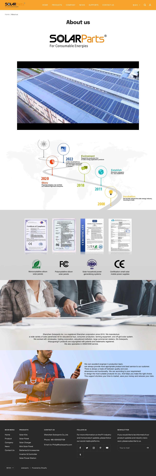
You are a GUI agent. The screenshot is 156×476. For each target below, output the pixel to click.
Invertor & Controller (28, 454)
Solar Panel (24, 438)
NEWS (82, 5)
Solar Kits (23, 435)
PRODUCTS (57, 5)
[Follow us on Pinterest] (100, 447)
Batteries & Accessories (29, 450)
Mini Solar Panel (26, 446)
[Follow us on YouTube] (107, 447)
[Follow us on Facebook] (80, 447)
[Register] (148, 448)
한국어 (135, 5)
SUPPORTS (93, 5)
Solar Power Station (27, 458)
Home (7, 14)
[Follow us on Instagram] (93, 447)
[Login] (150, 5)
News (7, 446)
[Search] (145, 5)
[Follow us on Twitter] (87, 447)
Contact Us (9, 450)
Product (8, 438)
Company (9, 442)
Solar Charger (25, 442)
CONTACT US (108, 5)
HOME (45, 5)
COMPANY (70, 5)
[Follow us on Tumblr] (80, 454)
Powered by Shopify (39, 468)
